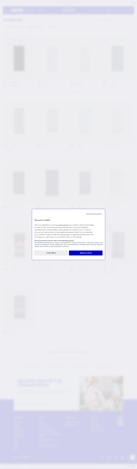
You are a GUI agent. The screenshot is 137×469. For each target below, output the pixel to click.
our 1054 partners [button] (62, 225)
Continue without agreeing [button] (94, 213)
